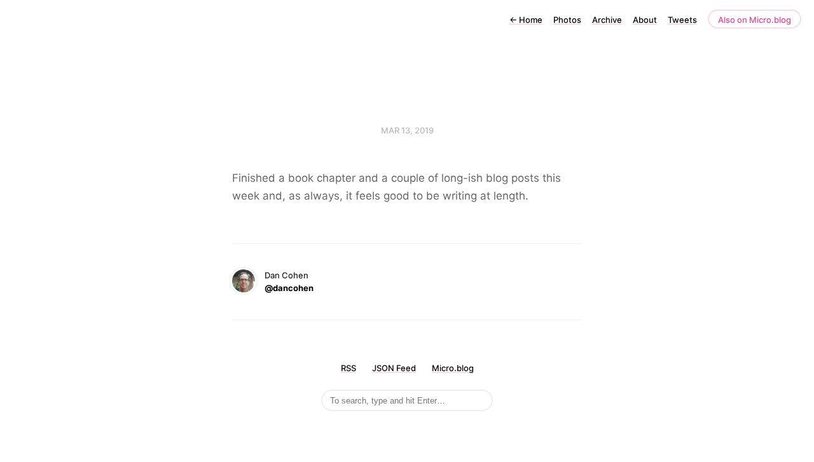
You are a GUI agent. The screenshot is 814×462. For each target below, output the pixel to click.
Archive (607, 20)
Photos (567, 20)
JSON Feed (394, 368)
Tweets (682, 20)
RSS (348, 368)
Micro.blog (453, 368)
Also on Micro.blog (754, 20)
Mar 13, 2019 (407, 130)
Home (525, 20)
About (645, 20)
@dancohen (289, 288)
